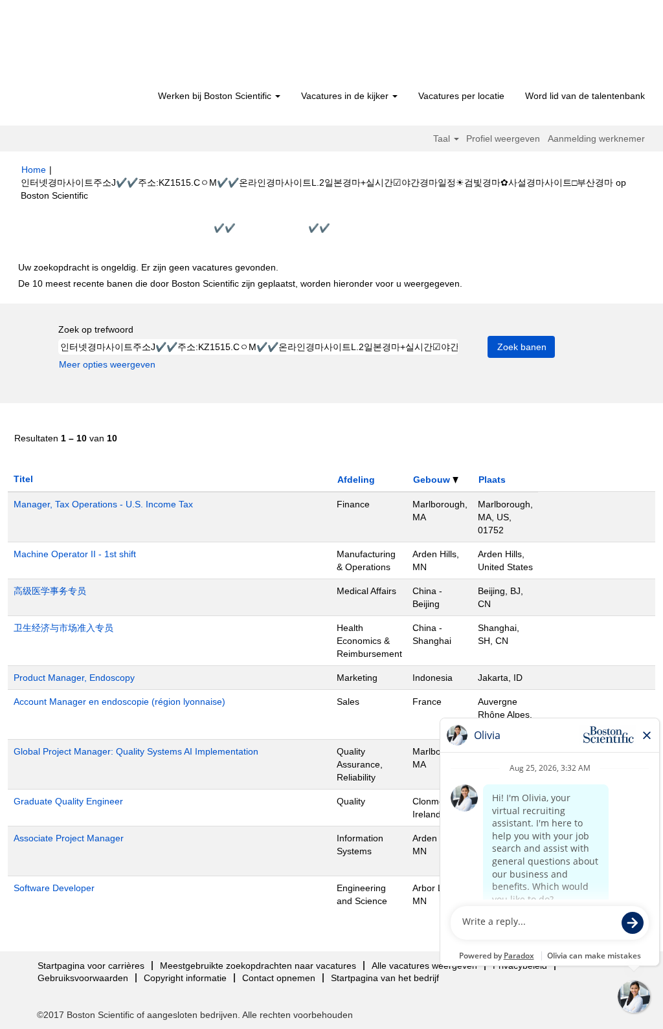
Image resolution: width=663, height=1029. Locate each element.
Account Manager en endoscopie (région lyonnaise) (119, 701)
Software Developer (54, 888)
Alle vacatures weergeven (424, 965)
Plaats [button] (492, 479)
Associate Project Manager (69, 838)
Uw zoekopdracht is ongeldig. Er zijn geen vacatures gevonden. (148, 267)
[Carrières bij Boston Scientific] (95, 46)
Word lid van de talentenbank (585, 96)
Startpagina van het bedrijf (385, 978)
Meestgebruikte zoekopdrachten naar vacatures (258, 965)
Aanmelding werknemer (596, 138)
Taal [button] (443, 138)
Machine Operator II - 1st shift (75, 554)
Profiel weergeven (503, 138)
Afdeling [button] (356, 479)
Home (33, 169)
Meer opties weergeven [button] (107, 364)
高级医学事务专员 (50, 591)
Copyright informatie (185, 978)
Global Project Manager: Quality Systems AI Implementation (136, 751)
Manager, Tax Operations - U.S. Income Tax (103, 504)
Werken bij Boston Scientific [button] (216, 96)
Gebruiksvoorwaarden (83, 978)
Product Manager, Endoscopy (74, 677)
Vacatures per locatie (461, 96)
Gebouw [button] (433, 479)
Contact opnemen (278, 978)
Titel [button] (23, 479)
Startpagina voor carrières (91, 965)
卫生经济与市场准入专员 (63, 628)
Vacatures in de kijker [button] (346, 96)
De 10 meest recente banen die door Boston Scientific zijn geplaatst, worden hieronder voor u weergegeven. (240, 283)
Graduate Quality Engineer (68, 801)
